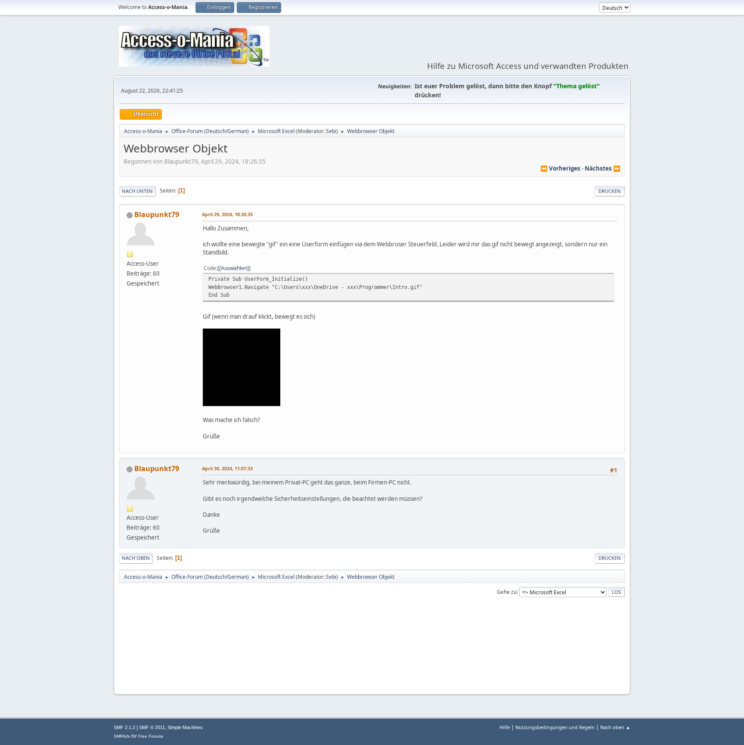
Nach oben (136, 558)
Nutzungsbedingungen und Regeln (555, 727)
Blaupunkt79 (156, 214)
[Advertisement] (372, 661)
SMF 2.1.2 (124, 727)
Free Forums (150, 736)
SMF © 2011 (152, 727)
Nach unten (137, 191)
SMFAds (122, 736)
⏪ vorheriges (560, 168)
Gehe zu (507, 591)
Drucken (609, 191)
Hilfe (504, 727)
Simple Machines (185, 727)
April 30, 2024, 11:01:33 (227, 468)
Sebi (331, 131)
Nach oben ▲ (615, 727)
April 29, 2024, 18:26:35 (227, 214)
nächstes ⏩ (602, 168)
